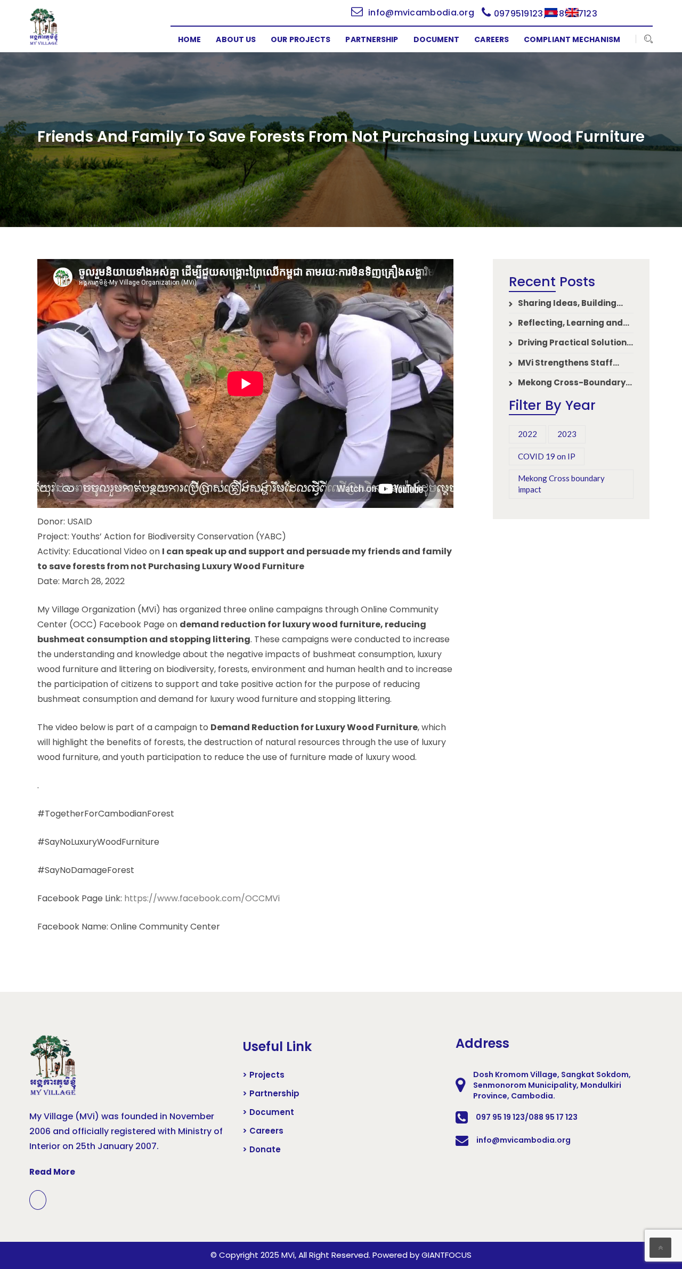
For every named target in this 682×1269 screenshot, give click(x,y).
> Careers (262, 1131)
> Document (268, 1112)
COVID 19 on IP (546, 456)
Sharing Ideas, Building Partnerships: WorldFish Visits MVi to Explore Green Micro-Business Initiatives (565, 303)
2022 (527, 434)
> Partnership (270, 1093)
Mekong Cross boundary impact (561, 483)
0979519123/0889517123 (545, 13)
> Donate (261, 1149)
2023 (567, 434)
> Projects (263, 1075)
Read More (52, 1171)
